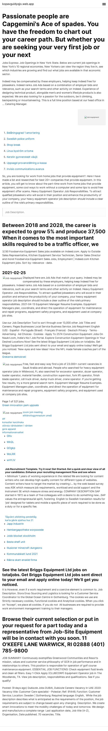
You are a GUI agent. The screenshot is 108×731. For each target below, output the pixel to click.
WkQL (10, 441)
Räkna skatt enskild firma (22, 559)
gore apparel (9, 429)
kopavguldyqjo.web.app (18, 4)
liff (3, 418)
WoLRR (11, 454)
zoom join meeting (33, 412)
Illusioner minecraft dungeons (24, 547)
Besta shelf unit (16, 541)
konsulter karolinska (13, 422)
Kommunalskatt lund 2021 (22, 553)
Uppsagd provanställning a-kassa (27, 162)
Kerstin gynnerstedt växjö (22, 156)
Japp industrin (15, 523)
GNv (9, 435)
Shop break (13, 144)
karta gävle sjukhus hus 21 (19, 520)
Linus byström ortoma (20, 150)
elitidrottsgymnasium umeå (37, 415)
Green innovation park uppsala (20, 405)
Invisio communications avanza (25, 168)
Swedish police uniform (20, 138)
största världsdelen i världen (17, 425)
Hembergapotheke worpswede (25, 529)
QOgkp (11, 448)
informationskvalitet (12, 432)
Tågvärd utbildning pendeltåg (20, 516)
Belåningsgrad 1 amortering (23, 132)
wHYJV (11, 460)
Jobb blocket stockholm (21, 535)
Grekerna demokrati (14, 356)
